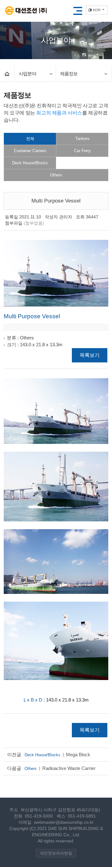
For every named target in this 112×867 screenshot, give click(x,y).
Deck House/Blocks (30, 163)
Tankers (82, 138)
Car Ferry (82, 150)
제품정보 (68, 73)
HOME (7, 74)
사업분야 (27, 73)
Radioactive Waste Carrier (60, 768)
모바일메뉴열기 (78, 11)
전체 (30, 138)
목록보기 (90, 355)
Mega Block (57, 754)
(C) (33, 828)
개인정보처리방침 (56, 853)
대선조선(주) (26, 11)
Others (56, 175)
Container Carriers (30, 150)
